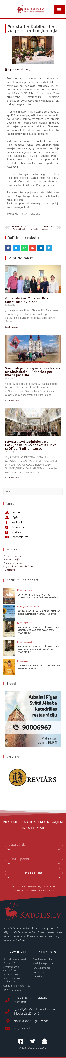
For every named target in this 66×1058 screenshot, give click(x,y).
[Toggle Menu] (59, 9)
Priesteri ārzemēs (12, 563)
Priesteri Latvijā (11, 559)
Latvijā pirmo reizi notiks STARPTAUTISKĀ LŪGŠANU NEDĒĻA (37, 596)
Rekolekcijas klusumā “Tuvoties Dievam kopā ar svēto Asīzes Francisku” (38, 630)
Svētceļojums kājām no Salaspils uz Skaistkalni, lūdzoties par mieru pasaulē (33, 371)
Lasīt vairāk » (12, 327)
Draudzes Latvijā (12, 556)
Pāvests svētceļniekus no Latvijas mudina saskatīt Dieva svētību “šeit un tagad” (31, 445)
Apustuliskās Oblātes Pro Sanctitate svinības (26, 300)
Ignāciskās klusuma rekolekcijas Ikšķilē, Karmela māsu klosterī (39, 612)
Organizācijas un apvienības (18, 566)
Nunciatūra (9, 570)
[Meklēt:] (33, 491)
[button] (8, 248)
